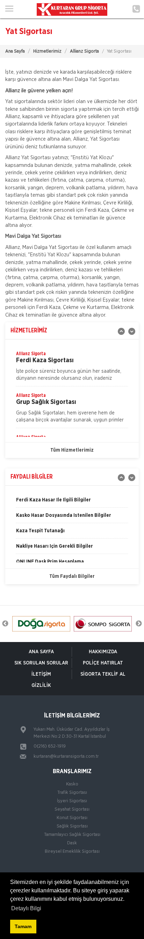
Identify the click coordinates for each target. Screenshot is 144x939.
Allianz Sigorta (84, 51)
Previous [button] (5, 623)
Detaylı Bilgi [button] (26, 908)
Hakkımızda (103, 651)
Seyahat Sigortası (72, 809)
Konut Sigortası (72, 818)
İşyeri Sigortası (72, 801)
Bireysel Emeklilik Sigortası (72, 851)
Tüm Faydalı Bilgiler (72, 576)
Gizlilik (41, 685)
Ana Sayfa (15, 51)
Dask (72, 843)
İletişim (41, 674)
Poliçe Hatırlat (103, 663)
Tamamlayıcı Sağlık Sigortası (72, 834)
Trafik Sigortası (72, 792)
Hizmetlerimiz (47, 51)
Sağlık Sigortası (72, 826)
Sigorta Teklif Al (102, 674)
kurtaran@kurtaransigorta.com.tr (66, 756)
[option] (72, 368)
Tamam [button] (23, 926)
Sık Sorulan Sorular (41, 663)
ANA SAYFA (41, 651)
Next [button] (138, 623)
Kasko (72, 784)
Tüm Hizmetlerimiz (72, 450)
